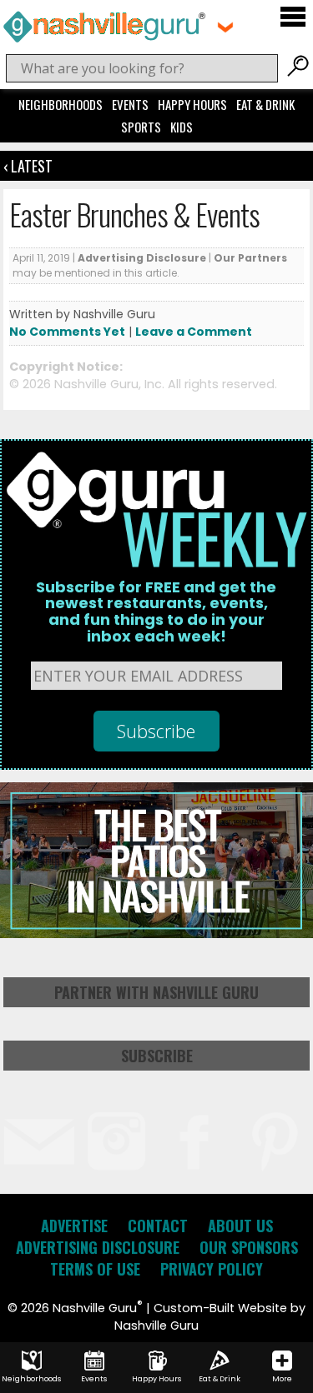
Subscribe (157, 1055)
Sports (141, 126)
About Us (240, 1225)
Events (130, 104)
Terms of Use (95, 1269)
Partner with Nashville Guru (156, 992)
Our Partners (250, 258)
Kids (181, 126)
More (282, 1379)
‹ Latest (28, 166)
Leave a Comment (193, 331)
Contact (158, 1225)
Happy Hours (192, 104)
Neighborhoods (60, 104)
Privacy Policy (211, 1269)
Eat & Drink (265, 104)
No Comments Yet (67, 331)
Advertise (74, 1225)
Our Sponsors (248, 1247)
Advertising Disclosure (142, 258)
